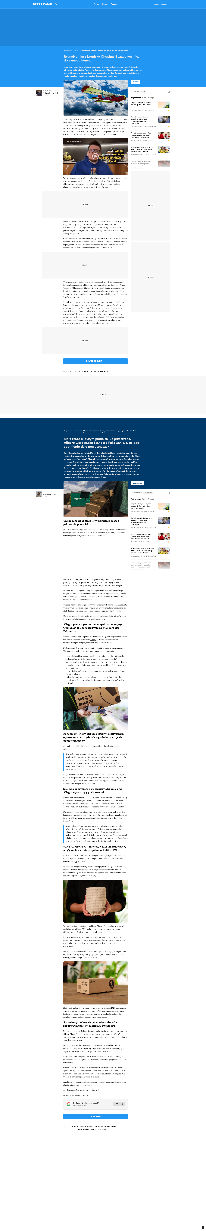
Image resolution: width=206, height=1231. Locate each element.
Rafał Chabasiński (150, 126)
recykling (102, 1129)
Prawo (96, 4)
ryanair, (95, 371)
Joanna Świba (147, 140)
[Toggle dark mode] (56, 4)
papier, (114, 1126)
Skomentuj (139, 91)
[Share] (168, 91)
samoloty (104, 371)
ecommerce (137, 483)
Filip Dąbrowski (149, 110)
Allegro (93, 640)
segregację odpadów (93, 766)
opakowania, (98, 1126)
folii (111, 1045)
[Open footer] (203, 1227)
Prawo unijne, (83, 1129)
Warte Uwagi (148, 98)
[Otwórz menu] (170, 4)
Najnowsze (136, 98)
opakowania (94, 940)
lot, (90, 371)
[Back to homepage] (42, 4)
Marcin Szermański (149, 155)
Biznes (105, 4)
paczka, (107, 1126)
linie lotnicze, (83, 371)
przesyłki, (93, 1129)
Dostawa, (88, 1126)
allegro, (80, 1126)
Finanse (114, 4)
